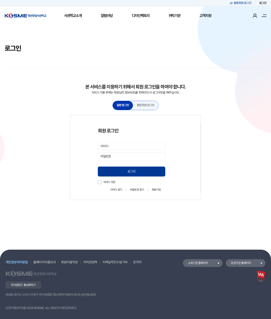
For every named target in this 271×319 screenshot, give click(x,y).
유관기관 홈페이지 (241, 263)
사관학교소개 (73, 15)
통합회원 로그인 (242, 3)
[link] (123, 105)
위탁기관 (174, 15)
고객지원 (205, 15)
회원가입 (156, 189)
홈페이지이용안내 (44, 262)
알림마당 (106, 15)
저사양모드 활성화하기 (23, 285)
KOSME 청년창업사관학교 (26, 16)
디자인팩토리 (140, 15)
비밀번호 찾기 (137, 189)
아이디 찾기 (116, 189)
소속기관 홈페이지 (198, 263)
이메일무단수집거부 (115, 262)
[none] (123, 105)
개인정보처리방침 (17, 262)
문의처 (137, 262)
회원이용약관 (69, 262)
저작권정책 (90, 262)
